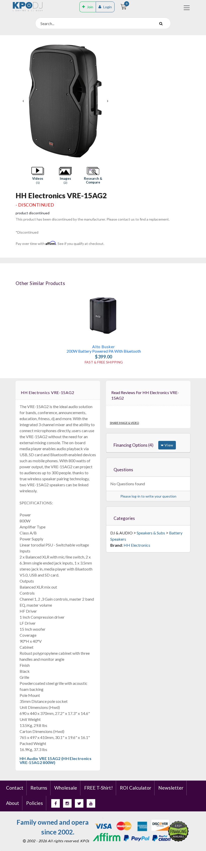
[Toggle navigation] (186, 8)
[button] (37, 175)
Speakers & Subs (151, 532)
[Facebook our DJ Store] (55, 803)
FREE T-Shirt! (98, 788)
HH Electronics (137, 545)
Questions (123, 469)
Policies (34, 803)
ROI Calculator (135, 788)
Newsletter (170, 788)
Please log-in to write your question (148, 496)
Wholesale (65, 788)
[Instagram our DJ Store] (67, 803)
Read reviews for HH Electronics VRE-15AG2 (145, 395)
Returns (38, 788)
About (12, 803)
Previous (23, 101)
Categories (124, 518)
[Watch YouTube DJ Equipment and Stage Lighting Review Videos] (91, 803)
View (168, 445)
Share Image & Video (124, 422)
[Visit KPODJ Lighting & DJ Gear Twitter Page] (79, 803)
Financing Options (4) (133, 445)
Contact (14, 788)
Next (107, 101)
